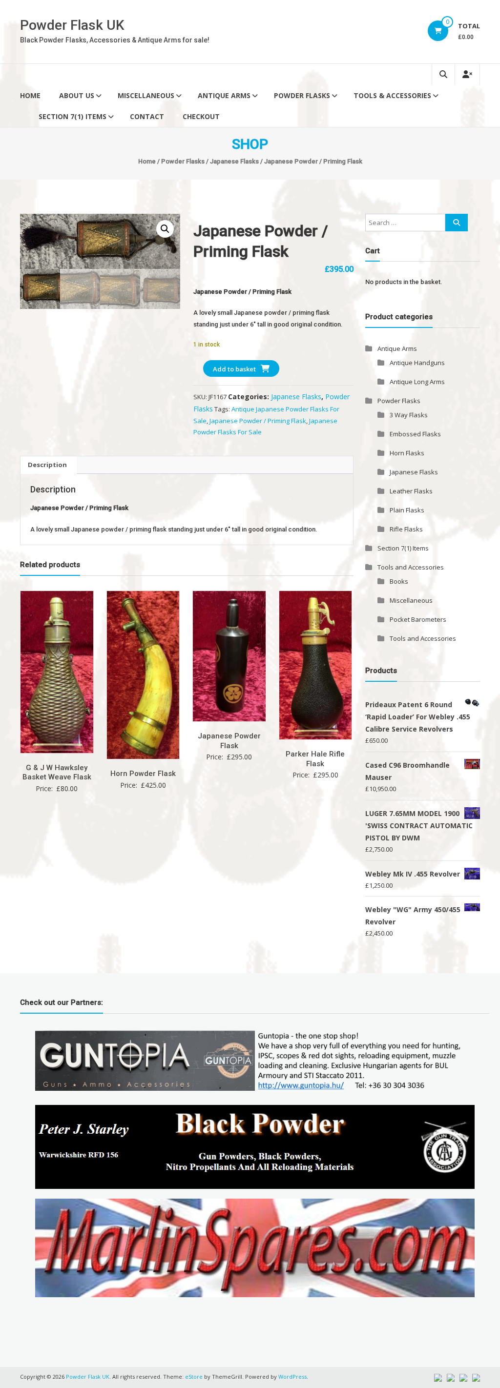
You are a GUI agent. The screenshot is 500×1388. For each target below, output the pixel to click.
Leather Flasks (411, 491)
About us (76, 95)
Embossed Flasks (415, 433)
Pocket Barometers (418, 619)
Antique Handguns (417, 362)
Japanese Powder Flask (229, 741)
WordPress (292, 1376)
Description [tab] (47, 464)
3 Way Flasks (409, 414)
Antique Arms (224, 95)
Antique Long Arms (417, 381)
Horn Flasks (407, 453)
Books (399, 581)
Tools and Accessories (410, 567)
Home (30, 95)
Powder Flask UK (72, 25)
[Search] (456, 222)
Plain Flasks (407, 510)
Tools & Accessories (392, 95)
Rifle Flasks (406, 529)
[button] (165, 229)
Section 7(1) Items (72, 116)
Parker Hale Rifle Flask (315, 759)
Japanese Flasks (234, 161)
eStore (194, 1376)
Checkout (201, 116)
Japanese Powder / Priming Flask (257, 420)
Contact (147, 116)
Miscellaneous (146, 95)
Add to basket (234, 369)
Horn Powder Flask (143, 773)
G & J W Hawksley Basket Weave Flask (56, 772)
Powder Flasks (302, 95)
